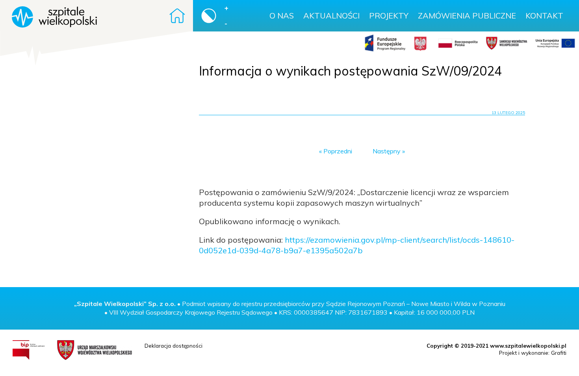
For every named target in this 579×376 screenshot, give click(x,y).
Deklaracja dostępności (173, 345)
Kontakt (544, 15)
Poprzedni (337, 151)
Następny (387, 151)
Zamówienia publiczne (467, 15)
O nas (281, 15)
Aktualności (331, 15)
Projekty (388, 15)
